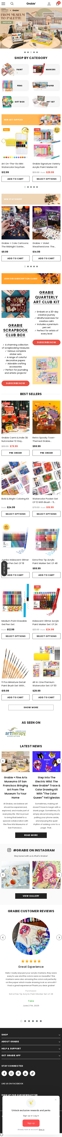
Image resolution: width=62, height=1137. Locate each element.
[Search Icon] (12, 3)
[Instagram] (11, 1073)
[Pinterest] (18, 1073)
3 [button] (31, 52)
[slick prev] (3, 761)
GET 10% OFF (4, 568)
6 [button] (41, 1021)
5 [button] (37, 52)
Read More (31, 835)
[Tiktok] (32, 1073)
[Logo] (31, 3)
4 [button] (34, 52)
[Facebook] (4, 1073)
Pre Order (15, 452)
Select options (47, 178)
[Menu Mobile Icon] (3, 4)
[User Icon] (49, 3)
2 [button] (28, 52)
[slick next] (59, 761)
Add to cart (15, 178)
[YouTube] (25, 1073)
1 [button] (25, 52)
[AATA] (15, 732)
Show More (31, 707)
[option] (31, 28)
